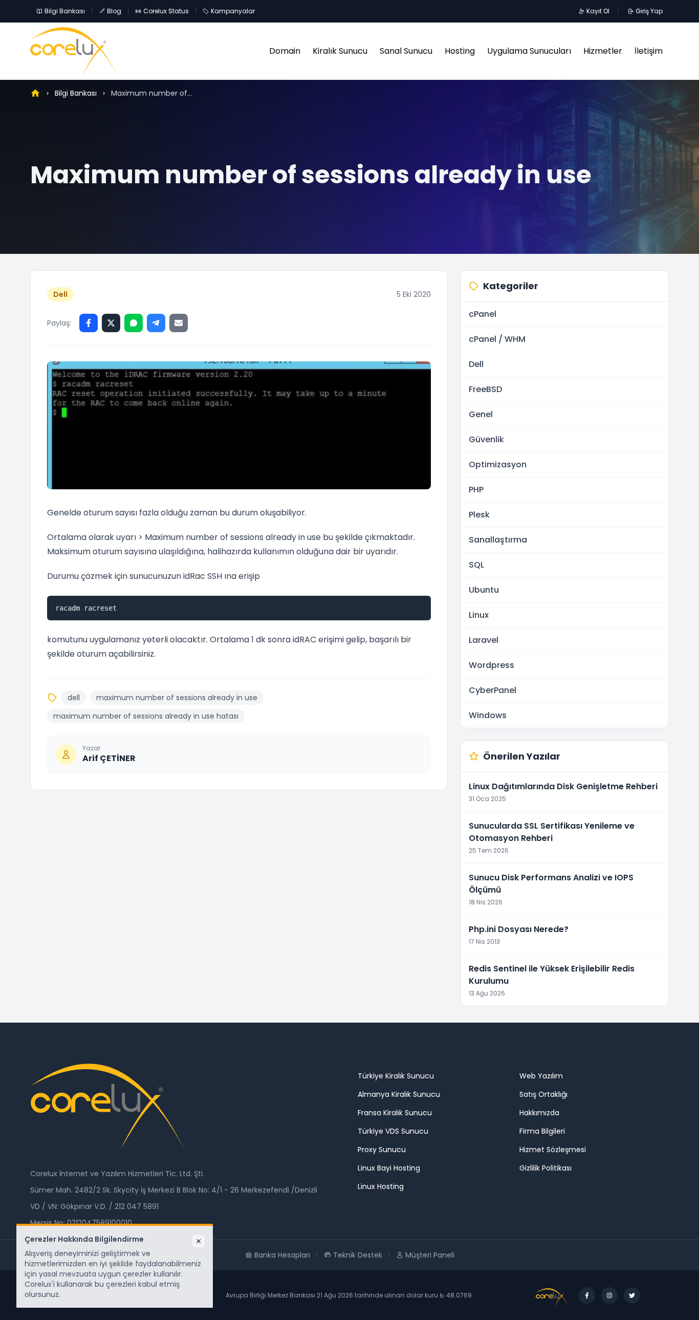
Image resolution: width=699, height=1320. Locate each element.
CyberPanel (492, 690)
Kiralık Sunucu (340, 51)
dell (74, 698)
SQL (476, 565)
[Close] (198, 1241)
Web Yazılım (541, 1076)
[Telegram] (156, 323)
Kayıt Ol (597, 11)
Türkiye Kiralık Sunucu (396, 1076)
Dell (60, 294)
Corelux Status (166, 11)
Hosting (460, 51)
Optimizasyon (498, 464)
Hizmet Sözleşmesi (552, 1149)
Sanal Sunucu (406, 51)
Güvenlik (486, 439)
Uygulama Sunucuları (529, 51)
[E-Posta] (178, 323)
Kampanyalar (233, 11)
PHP (476, 489)
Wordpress (491, 665)
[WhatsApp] (133, 323)
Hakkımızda (539, 1113)
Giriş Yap (649, 11)
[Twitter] (111, 323)
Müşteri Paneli (429, 1255)
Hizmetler (602, 51)
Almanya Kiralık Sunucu (399, 1094)
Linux (479, 615)
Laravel (483, 640)
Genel (481, 414)
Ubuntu (484, 590)
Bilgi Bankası (65, 11)
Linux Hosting (381, 1186)
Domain (284, 51)
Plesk (479, 515)
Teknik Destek (357, 1255)
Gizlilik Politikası (545, 1168)
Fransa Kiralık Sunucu (395, 1113)
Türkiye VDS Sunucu (393, 1131)
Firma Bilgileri (542, 1131)
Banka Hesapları (282, 1255)
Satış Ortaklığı (543, 1094)
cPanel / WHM (497, 339)
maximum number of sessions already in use (176, 698)
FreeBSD (485, 389)
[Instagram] (609, 1295)
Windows (488, 715)
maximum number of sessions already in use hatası (145, 716)
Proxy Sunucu (382, 1149)
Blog (114, 11)
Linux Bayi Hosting (389, 1168)
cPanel (482, 314)
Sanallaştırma (498, 540)
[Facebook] (88, 323)
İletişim (649, 51)
